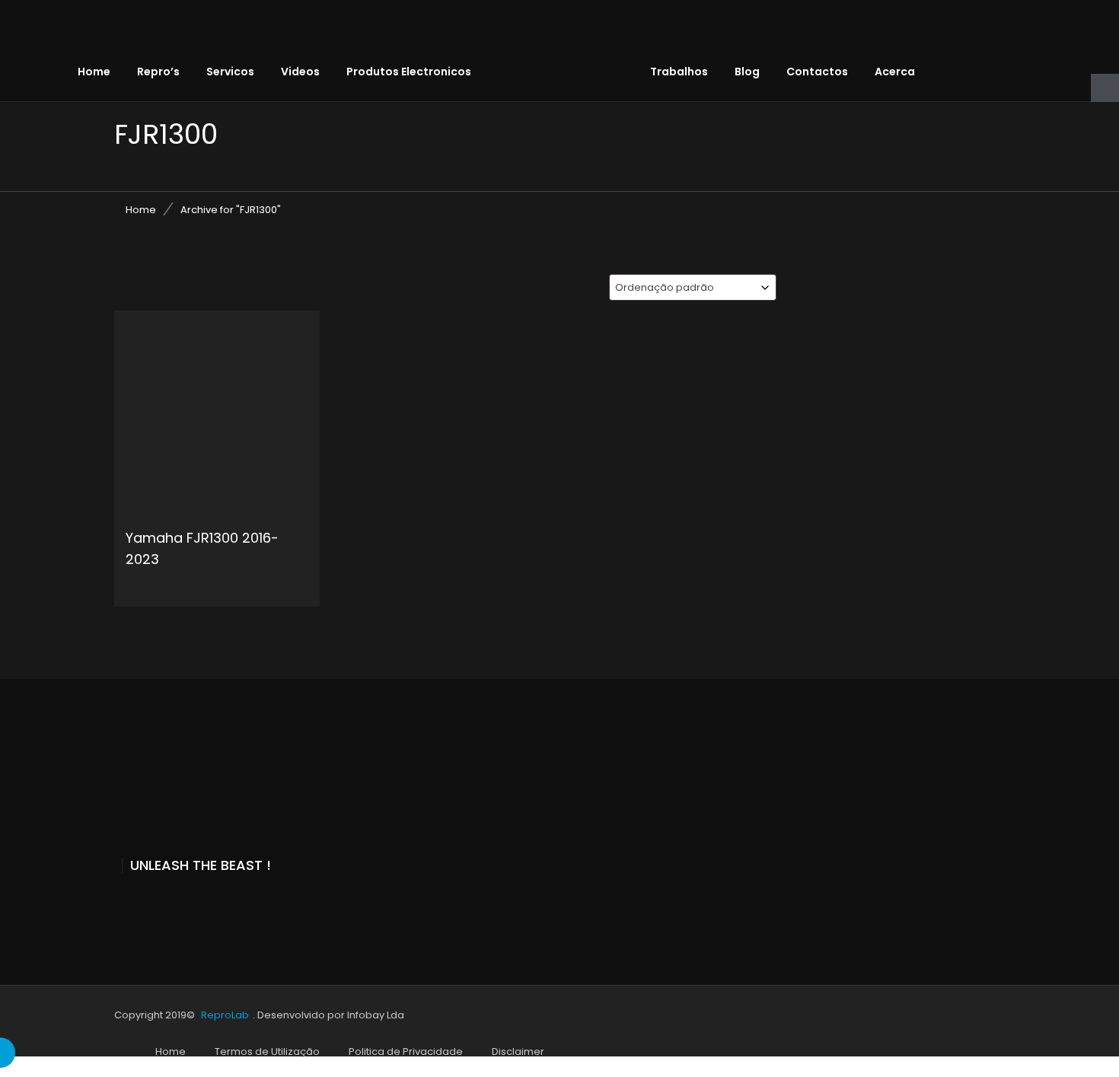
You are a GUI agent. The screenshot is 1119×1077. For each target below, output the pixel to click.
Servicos (230, 71)
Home (94, 71)
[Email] (220, 905)
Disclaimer (518, 1051)
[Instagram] (186, 905)
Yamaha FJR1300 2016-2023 (202, 548)
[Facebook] (119, 905)
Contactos (817, 71)
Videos (300, 71)
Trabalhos (679, 71)
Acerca (895, 71)
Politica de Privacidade (406, 1051)
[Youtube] (153, 905)
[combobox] (692, 287)
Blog (747, 71)
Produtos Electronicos (408, 71)
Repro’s (158, 71)
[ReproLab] (572, 34)
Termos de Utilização (267, 1051)
